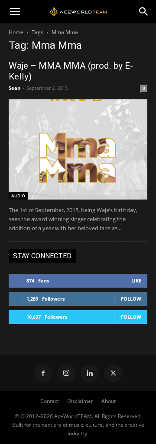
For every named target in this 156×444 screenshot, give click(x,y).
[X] (113, 373)
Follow (131, 298)
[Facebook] (43, 373)
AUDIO (18, 196)
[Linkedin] (89, 373)
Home (16, 32)
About (108, 401)
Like (136, 280)
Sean (14, 88)
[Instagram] (66, 373)
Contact (49, 401)
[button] (15, 11)
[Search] (144, 11)
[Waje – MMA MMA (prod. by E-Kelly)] (78, 149)
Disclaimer (80, 401)
